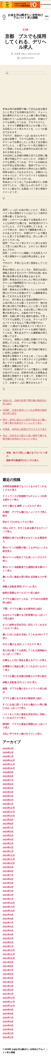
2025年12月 (9, 760)
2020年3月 (8, 1033)
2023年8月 (8, 871)
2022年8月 (8, 918)
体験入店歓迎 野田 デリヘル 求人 (20, 586)
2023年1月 (8, 899)
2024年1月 (8, 851)
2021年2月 (8, 990)
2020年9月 (8, 1009)
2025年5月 (8, 788)
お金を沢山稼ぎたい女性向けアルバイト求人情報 (25, 16)
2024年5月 (8, 835)
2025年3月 (8, 796)
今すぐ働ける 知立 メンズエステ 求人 (22, 644)
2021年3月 (8, 986)
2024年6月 (8, 831)
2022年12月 (9, 903)
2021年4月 (8, 982)
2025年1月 (8, 804)
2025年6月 (8, 784)
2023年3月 (8, 891)
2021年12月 (9, 950)
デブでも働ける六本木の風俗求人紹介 (22, 698)
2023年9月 (8, 867)
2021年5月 (8, 978)
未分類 (25, 29)
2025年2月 (8, 800)
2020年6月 (8, 1021)
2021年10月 (9, 958)
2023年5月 (8, 883)
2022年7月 (8, 922)
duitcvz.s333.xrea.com (30, 54)
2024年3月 (8, 843)
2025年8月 (8, 776)
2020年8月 (8, 1013)
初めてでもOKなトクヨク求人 (18, 521)
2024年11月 (9, 812)
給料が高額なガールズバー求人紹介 (21, 592)
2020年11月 (9, 1001)
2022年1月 (8, 946)
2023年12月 (9, 855)
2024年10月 (9, 816)
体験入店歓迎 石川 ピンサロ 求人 (20, 682)
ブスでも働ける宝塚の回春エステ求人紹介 (25, 676)
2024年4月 (8, 839)
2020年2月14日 (27, 58)
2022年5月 (8, 930)
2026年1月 (8, 756)
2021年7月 (8, 970)
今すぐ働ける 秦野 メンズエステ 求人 (22, 506)
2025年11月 (9, 764)
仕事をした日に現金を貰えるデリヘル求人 (25, 660)
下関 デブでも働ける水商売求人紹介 (22, 608)
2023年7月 (8, 875)
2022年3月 (8, 938)
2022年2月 (8, 942)
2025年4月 (8, 792)
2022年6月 (8, 926)
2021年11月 (9, 954)
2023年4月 (8, 887)
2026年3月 (8, 748)
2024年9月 (8, 819)
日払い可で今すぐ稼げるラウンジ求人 (22, 733)
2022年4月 (8, 934)
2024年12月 (9, 808)
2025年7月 (8, 780)
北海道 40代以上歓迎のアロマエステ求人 (25, 429)
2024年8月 (8, 823)
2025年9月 (8, 772)
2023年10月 (9, 863)
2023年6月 (8, 879)
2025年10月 (9, 768)
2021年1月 (8, 994)
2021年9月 (8, 962)
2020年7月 (8, 1017)
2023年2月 (8, 895)
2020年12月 (9, 998)
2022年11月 (9, 907)
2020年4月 (8, 1029)
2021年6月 (8, 974)
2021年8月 (8, 966)
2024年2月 (8, 847)
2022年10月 (9, 910)
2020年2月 (8, 1037)
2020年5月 (8, 1025)
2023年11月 (9, 859)
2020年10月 (9, 1005)
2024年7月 (8, 827)
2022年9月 (8, 914)
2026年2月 (8, 752)
